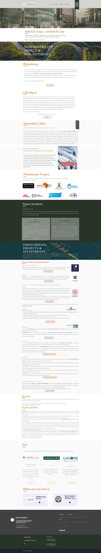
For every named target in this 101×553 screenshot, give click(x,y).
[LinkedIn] (39, 502)
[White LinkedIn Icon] (24, 543)
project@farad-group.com (27, 305)
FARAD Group (27, 537)
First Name (61, 514)
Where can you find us (36, 489)
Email (60, 519)
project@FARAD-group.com (30, 540)
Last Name (70, 514)
